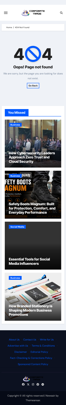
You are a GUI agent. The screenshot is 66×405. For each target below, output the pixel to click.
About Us (14, 339)
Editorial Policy (39, 351)
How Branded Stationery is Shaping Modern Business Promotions (30, 310)
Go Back (33, 85)
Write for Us (47, 339)
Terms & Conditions (43, 345)
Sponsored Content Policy (33, 364)
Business (15, 124)
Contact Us (29, 339)
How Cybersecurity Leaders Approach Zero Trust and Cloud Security (32, 157)
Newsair (50, 395)
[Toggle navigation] (5, 13)
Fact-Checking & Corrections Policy (31, 358)
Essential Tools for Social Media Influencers (29, 261)
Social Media (17, 226)
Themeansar (33, 400)
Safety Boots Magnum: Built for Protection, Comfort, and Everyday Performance (32, 208)
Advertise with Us (18, 345)
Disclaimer (20, 351)
